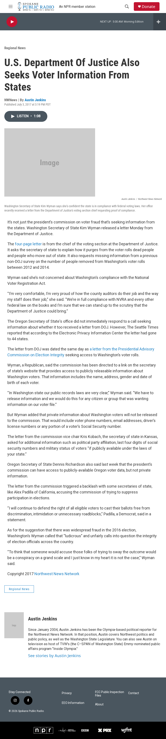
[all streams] (159, 21)
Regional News (15, 48)
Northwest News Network (56, 573)
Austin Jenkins (35, 100)
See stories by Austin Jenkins (54, 655)
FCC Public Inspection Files (109, 693)
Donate (148, 6)
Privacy (67, 693)
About (99, 704)
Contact (133, 693)
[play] (11, 21)
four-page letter (28, 244)
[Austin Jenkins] (14, 625)
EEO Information (73, 703)
